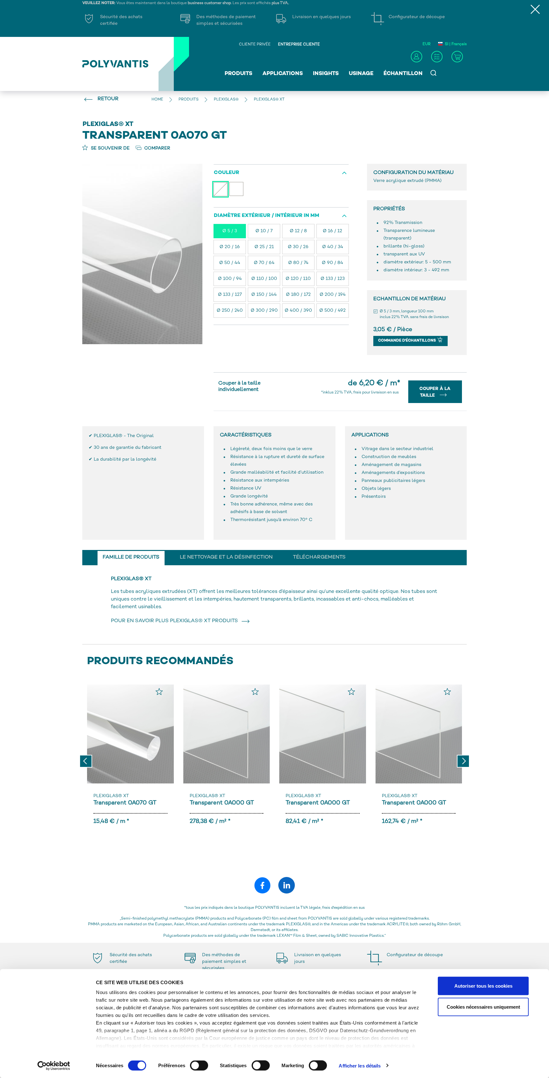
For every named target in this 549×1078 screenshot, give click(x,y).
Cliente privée (255, 45)
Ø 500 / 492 (332, 310)
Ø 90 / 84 (332, 263)
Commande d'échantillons (407, 341)
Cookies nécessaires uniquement (483, 1006)
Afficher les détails (360, 1065)
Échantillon (403, 74)
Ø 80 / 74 (298, 263)
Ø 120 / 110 (298, 278)
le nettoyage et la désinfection (226, 557)
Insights (326, 74)
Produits (238, 74)
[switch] (199, 1066)
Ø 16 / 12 (332, 231)
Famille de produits (131, 557)
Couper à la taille (435, 392)
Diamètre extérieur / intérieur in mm (266, 216)
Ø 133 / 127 (230, 294)
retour (108, 99)
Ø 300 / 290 (264, 310)
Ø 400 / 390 (298, 310)
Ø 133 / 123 (333, 278)
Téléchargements (319, 557)
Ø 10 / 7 (264, 231)
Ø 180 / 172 (298, 294)
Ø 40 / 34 (332, 247)
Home (157, 100)
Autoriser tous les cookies (483, 986)
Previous (85, 761)
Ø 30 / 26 (298, 247)
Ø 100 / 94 (230, 278)
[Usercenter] (416, 56)
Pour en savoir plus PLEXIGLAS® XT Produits (176, 621)
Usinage (361, 74)
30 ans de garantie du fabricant (127, 447)
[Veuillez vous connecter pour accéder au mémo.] (159, 691)
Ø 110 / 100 (264, 278)
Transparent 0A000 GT (222, 803)
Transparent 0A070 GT (124, 803)
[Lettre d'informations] (436, 56)
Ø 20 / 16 (230, 247)
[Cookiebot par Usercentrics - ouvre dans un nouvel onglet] (54, 1065)
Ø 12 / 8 (298, 231)
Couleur (226, 173)
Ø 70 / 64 (264, 263)
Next (463, 761)
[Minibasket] (457, 56)
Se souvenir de (110, 148)
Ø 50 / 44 (229, 263)
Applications (282, 74)
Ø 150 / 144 (264, 294)
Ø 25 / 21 (264, 247)
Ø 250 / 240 (230, 310)
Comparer (156, 148)
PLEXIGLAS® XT (111, 796)
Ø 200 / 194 (333, 294)
